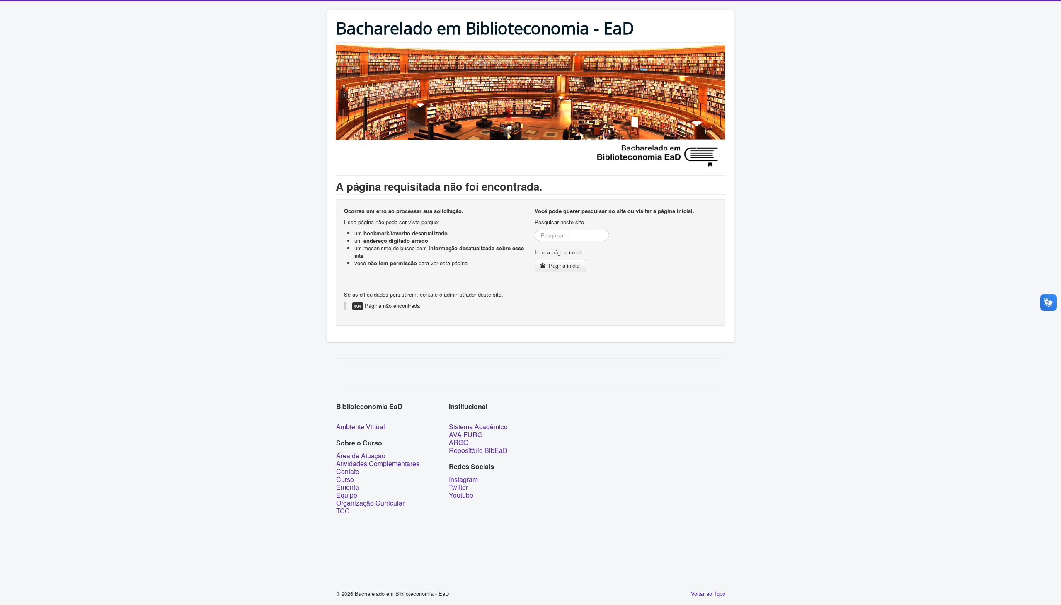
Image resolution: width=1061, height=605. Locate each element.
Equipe (346, 495)
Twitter (458, 487)
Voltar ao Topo (708, 594)
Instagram (463, 479)
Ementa (347, 487)
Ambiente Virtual (360, 426)
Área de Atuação (360, 455)
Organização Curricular (370, 503)
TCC (343, 510)
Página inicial (564, 265)
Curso (345, 479)
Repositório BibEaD (478, 450)
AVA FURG (465, 434)
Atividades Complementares (377, 463)
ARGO (458, 442)
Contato (347, 471)
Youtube (461, 495)
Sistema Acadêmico (478, 426)
